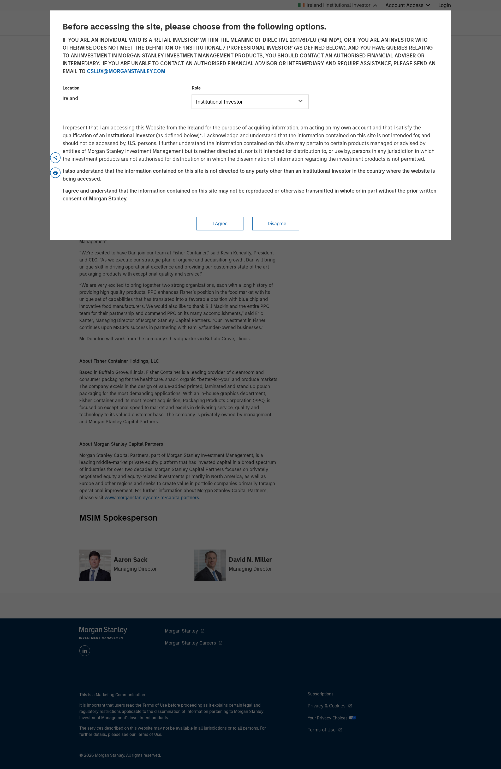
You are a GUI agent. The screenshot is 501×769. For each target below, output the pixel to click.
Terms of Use (322, 730)
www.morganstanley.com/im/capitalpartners (152, 497)
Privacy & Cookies (326, 706)
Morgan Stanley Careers (190, 643)
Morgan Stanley (181, 631)
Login (444, 5)
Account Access (404, 5)
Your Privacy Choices (328, 718)
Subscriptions (320, 693)
